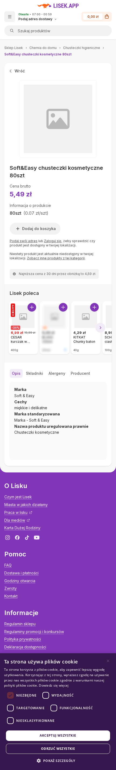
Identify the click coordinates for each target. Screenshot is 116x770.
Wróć (20, 71)
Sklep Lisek (13, 48)
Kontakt (11, 596)
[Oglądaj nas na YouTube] (36, 537)
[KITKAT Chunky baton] (85, 327)
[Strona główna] (58, 5)
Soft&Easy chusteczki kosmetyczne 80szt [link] (37, 54)
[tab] (16, 373)
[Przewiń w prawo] (100, 328)
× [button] (108, 661)
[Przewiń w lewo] (16, 328)
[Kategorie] (9, 16)
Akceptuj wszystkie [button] (58, 735)
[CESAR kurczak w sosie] (23, 327)
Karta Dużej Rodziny (22, 527)
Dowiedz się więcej (54, 685)
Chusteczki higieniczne (81, 48)
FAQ (8, 565)
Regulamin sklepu (20, 623)
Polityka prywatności (22, 639)
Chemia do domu (43, 48)
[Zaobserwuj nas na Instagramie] (7, 537)
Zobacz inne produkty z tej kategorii (56, 258)
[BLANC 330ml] (54, 327)
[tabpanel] (58, 421)
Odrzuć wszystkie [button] (58, 748)
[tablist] (58, 373)
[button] (58, 760)
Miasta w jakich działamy (26, 504)
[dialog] (58, 711)
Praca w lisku (16, 512)
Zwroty (10, 588)
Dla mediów (14, 520)
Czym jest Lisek (18, 497)
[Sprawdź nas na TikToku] (27, 537)
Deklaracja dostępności (25, 647)
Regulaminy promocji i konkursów (34, 631)
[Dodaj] (32, 307)
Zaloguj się (52, 241)
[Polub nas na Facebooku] (17, 537)
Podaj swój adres (23, 241)
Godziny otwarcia (19, 580)
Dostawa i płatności (21, 573)
